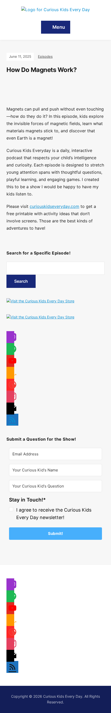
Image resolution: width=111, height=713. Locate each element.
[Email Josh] (10, 656)
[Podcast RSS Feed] (12, 663)
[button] (55, 509)
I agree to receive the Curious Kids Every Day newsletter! (53, 513)
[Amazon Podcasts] (10, 621)
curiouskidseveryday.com (54, 206)
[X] (10, 350)
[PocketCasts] (10, 633)
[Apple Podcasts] (10, 585)
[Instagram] (10, 362)
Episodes (45, 56)
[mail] (10, 410)
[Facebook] (10, 338)
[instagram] (10, 398)
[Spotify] (10, 597)
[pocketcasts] (10, 386)
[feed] (12, 416)
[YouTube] (10, 609)
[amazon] (10, 374)
